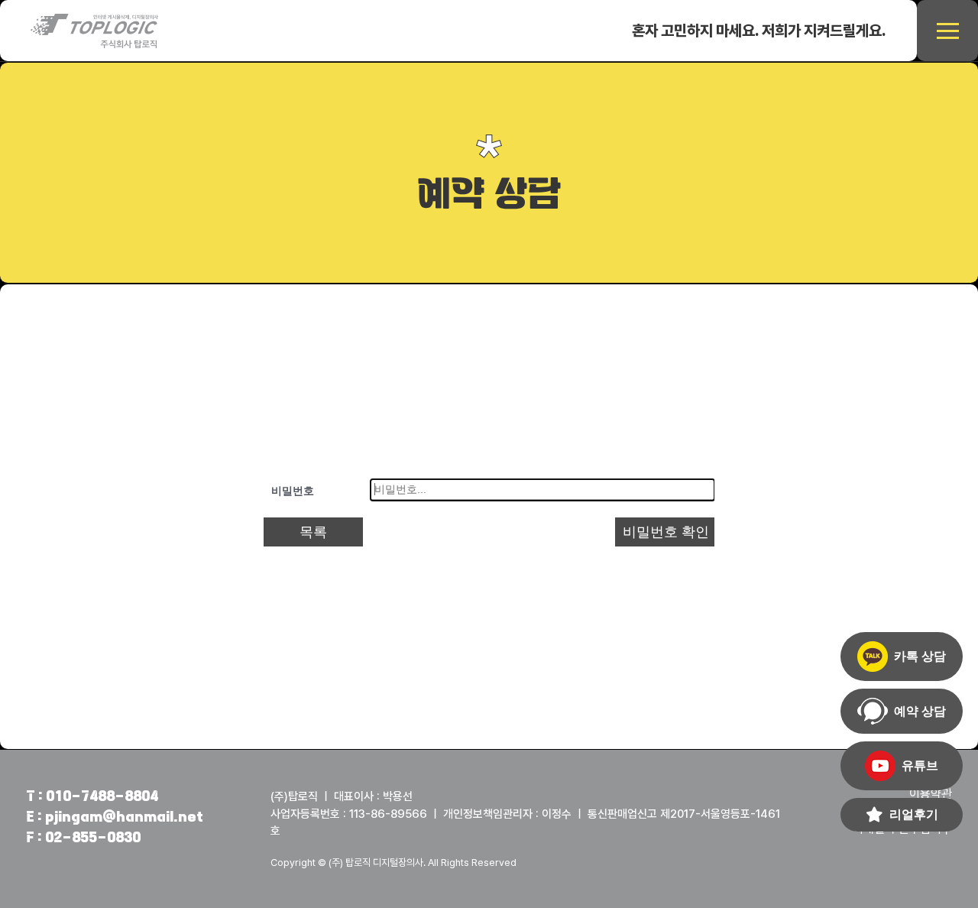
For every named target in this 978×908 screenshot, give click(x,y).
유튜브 (920, 765)
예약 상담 (920, 711)
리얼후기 (913, 814)
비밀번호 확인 (666, 532)
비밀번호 (292, 491)
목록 (313, 532)
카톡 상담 (920, 656)
